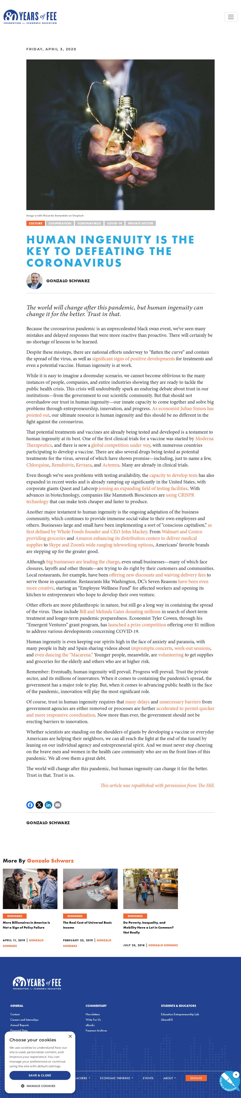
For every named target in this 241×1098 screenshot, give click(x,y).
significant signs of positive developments (133, 358)
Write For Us (93, 1019)
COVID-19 (114, 223)
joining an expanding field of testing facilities (143, 488)
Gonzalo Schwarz (68, 280)
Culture (35, 223)
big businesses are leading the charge (82, 561)
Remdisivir (62, 465)
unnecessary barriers (180, 701)
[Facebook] (30, 805)
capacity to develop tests (173, 475)
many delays (137, 701)
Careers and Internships (24, 1019)
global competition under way (120, 445)
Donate (196, 1078)
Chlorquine (37, 465)
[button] (40, 1086)
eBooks (90, 1025)
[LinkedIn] (48, 805)
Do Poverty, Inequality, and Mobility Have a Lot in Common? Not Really (148, 927)
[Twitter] (39, 805)
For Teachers (77, 1078)
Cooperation (59, 223)
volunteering (171, 654)
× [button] (70, 1036)
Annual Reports (19, 1025)
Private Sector (140, 223)
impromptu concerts (151, 648)
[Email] (57, 805)
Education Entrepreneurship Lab (180, 1014)
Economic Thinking (115, 1078)
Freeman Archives (96, 1030)
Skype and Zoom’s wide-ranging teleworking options (101, 544)
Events (148, 1078)
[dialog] (40, 1062)
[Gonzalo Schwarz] (34, 280)
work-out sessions (192, 648)
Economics (14, 916)
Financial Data (19, 1030)
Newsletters (93, 1014)
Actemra (110, 465)
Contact (15, 1014)
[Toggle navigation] (230, 17)
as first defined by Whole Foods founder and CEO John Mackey (119, 528)
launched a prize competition (137, 624)
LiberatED (167, 1019)
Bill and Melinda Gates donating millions (120, 611)
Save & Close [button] (40, 1075)
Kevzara (84, 465)
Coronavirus (89, 223)
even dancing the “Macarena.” (64, 654)
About (168, 1078)
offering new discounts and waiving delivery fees (157, 575)
